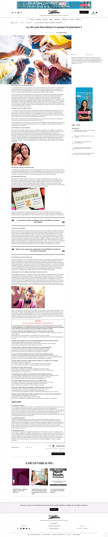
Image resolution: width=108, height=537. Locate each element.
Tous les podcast (61, 486)
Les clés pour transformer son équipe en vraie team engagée (57, 490)
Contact (82, 526)
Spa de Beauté (54, 523)
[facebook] (86, 54)
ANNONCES (78, 19)
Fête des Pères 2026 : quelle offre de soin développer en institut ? (82, 142)
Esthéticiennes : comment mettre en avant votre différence (20, 490)
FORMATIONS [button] (65, 19)
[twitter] (88, 54)
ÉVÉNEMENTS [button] (57, 19)
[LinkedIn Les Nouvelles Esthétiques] (29, 528)
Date (40, 486)
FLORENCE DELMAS (62, 32)
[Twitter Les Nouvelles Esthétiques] (26, 528)
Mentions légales (46, 534)
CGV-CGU (69, 534)
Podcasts (45, 19)
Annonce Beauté (54, 528)
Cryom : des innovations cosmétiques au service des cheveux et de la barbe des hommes (84, 154)
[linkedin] (90, 54)
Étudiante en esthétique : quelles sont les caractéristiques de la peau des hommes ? (83, 148)
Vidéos (51, 19)
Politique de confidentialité (58, 534)
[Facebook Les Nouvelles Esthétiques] (18, 528)
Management (44, 32)
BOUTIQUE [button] (71, 19)
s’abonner (85, 528)
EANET (78, 534)
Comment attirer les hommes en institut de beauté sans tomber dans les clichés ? (84, 131)
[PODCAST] (58, 485)
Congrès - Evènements (54, 526)
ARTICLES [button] (32, 19)
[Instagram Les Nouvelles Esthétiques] (20, 528)
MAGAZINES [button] (38, 19)
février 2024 (52, 32)
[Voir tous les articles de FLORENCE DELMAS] (53, 446)
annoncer (79, 528)
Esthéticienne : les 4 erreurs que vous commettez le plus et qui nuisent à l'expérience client (39, 491)
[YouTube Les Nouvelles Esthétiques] (23, 528)
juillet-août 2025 (23, 486)
